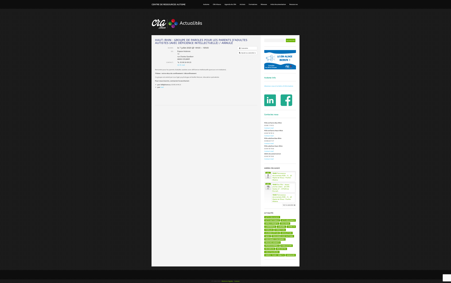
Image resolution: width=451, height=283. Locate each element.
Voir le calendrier (288, 205)
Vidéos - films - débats (274, 255)
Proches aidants (272, 242)
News (267, 236)
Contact (237, 281)
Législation (287, 233)
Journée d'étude (272, 233)
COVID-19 (291, 227)
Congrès (281, 227)
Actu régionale (288, 220)
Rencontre (281, 249)
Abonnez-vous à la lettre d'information (278, 86)
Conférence (270, 227)
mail (162, 87)
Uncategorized (271, 252)
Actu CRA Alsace (272, 217)
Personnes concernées (274, 239)
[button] (247, 52)
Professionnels (272, 246)
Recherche (269, 249)
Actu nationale (272, 220)
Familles (269, 230)
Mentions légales (227, 281)
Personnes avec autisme (283, 236)
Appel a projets (271, 223)
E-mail (182, 65)
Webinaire (291, 255)
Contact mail (269, 128)
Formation (280, 230)
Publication (286, 246)
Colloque (285, 223)
